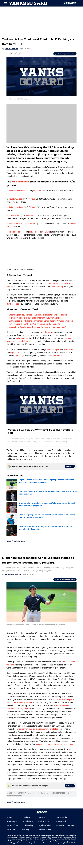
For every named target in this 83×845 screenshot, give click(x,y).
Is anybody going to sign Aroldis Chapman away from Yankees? (36, 318)
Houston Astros (15, 199)
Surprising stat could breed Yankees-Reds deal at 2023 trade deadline (38, 315)
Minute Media (16, 835)
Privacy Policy (62, 821)
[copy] (19, 53)
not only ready (57, 286)
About (9, 817)
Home (8, 541)
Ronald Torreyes (52, 349)
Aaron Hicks (56, 355)
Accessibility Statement (66, 825)
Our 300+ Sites (62, 817)
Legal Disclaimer (45, 825)
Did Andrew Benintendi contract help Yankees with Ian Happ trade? (37, 327)
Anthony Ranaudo (13, 574)
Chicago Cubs (14, 215)
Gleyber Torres (12, 304)
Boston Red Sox (15, 223)
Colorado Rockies (16, 232)
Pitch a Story (43, 821)
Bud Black (45, 232)
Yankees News (19, 541)
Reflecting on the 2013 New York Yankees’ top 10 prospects (34, 324)
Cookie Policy (27, 825)
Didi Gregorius (22, 338)
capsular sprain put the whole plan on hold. (55, 744)
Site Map (25, 829)
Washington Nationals (18, 190)
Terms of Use (12, 825)
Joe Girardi (49, 332)
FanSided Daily (28, 821)
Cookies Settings (45, 829)
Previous (37, 190)
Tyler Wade (68, 349)
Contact (41, 817)
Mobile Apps (12, 821)
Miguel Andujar (16, 352)
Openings (26, 817)
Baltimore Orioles (16, 207)
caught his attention (26, 341)
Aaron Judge (18, 355)
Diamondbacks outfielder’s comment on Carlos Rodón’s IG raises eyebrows (41, 321)
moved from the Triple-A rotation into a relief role (39, 729)
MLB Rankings (21, 181)
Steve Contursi (11, 49)
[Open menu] (5, 3)
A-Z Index (11, 829)
